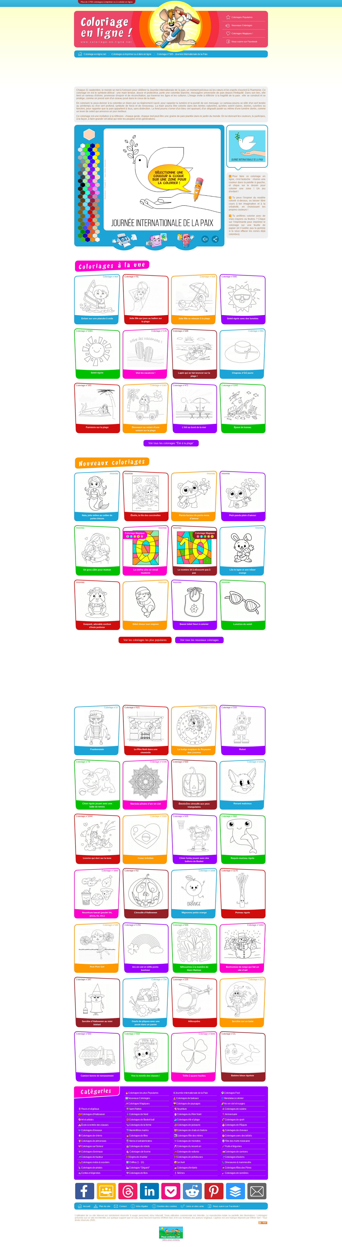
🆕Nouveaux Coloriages (137, 1098)
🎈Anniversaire (229, 1114)
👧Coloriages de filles (137, 1135)
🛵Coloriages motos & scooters (93, 1162)
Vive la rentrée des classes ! (145, 1076)
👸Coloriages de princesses (92, 1141)
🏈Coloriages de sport (233, 1119)
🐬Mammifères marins (137, 1130)
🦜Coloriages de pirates (90, 1167)
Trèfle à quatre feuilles (194, 1076)
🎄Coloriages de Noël (137, 1114)
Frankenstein (97, 749)
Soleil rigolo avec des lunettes (242, 318)
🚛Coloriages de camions (235, 1151)
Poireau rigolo (242, 912)
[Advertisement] (171, 72)
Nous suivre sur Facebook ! (226, 1206)
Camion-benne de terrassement (97, 1076)
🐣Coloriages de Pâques (234, 1125)
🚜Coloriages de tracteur (90, 1157)
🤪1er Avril (179, 1162)
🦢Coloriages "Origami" (138, 1167)
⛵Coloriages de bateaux (186, 1098)
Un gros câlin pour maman (97, 570)
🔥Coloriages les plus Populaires (141, 1093)
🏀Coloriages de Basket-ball (140, 1119)
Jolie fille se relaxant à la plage (194, 318)
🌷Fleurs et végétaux (88, 1109)
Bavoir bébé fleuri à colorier (194, 624)
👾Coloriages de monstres (187, 1141)
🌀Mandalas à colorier (232, 1098)
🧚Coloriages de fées (137, 1173)
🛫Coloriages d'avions (233, 1157)
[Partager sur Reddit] (192, 1191)
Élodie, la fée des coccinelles (146, 515)
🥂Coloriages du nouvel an (187, 1146)
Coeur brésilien (146, 858)
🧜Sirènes (179, 1173)
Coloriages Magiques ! (242, 33)
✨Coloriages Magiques (137, 1103)
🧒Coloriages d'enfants (185, 1167)
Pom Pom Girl (97, 967)
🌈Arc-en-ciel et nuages (233, 1103)
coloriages (262, 1215)
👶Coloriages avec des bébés (237, 1135)
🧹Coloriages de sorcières (235, 1173)
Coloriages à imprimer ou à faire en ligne (131, 54)
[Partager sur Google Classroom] (106, 1191)
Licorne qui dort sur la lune (97, 858)
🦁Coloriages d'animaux (90, 1151)
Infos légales (142, 1206)
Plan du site (104, 1206)
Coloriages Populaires (242, 17)
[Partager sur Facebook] (84, 1191)
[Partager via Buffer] (235, 1191)
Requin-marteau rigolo (242, 858)
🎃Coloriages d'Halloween (91, 1114)
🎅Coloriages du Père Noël (187, 1114)
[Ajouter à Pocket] (170, 1191)
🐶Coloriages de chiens (90, 1135)
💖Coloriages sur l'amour (90, 1146)
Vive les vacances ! (145, 373)
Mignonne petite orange (194, 912)
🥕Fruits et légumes (231, 1146)
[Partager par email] (256, 1191)
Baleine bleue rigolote (242, 1075)
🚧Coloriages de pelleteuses (188, 1157)
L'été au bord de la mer (194, 427)
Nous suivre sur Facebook (244, 41)
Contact (123, 1206)
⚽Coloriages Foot (230, 1093)
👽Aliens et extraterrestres (139, 1141)
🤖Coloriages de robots (138, 1146)
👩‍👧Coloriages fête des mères (188, 1135)
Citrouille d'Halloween (145, 912)
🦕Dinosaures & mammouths (236, 1162)
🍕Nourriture (180, 1109)
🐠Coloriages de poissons (187, 1125)
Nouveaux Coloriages (242, 25)
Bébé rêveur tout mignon (146, 624)
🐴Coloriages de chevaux (235, 1130)
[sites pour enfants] (171, 1238)
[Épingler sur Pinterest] (213, 1191)
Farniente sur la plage (97, 427)
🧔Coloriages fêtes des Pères (236, 1167)
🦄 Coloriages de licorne (138, 1151)
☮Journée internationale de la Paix (190, 1093)
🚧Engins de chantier (136, 1157)
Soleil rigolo (97, 372)
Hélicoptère (194, 1021)
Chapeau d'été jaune (242, 373)
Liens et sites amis (195, 1206)
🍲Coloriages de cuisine (234, 1109)
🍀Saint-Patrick (133, 1109)
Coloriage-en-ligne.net (95, 54)
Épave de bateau (242, 427)
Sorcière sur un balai (242, 1021)
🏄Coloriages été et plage (187, 1119)
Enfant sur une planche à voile (97, 318)
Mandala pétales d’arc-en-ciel (145, 804)
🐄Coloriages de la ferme (138, 1125)
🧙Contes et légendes (89, 1173)
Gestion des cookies (167, 1206)
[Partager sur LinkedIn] (149, 1191)
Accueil (86, 1206)
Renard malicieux (243, 803)
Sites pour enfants (171, 1239)
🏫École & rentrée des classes (93, 1125)
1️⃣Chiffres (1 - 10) (135, 1162)
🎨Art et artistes (85, 1119)
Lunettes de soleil (242, 624)
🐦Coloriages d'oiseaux (90, 1130)
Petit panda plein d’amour (242, 515)
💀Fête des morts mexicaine (236, 1141)
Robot (242, 749)
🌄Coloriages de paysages (186, 1103)
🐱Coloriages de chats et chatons (190, 1130)
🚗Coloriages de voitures (186, 1151)
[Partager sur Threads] (127, 1191)
